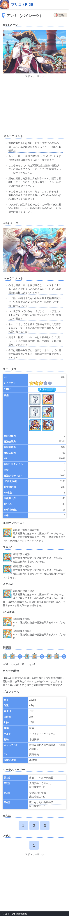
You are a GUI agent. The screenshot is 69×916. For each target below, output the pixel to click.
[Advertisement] (34, 103)
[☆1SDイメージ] (58, 62)
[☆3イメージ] (34, 271)
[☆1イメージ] (34, 72)
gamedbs (22, 913)
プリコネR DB (22, 4)
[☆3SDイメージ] (58, 261)
